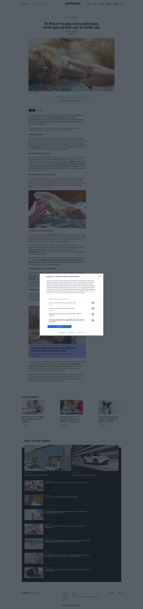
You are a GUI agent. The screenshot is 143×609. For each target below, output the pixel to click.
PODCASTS (116, 4)
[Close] (100, 276)
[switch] (92, 303)
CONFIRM (60, 326)
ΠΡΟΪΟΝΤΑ (109, 4)
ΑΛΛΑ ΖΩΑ (101, 4)
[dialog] (71, 305)
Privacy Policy (80, 332)
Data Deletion (62, 332)
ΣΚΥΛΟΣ (89, 4)
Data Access (71, 332)
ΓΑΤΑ (94, 4)
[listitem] (71, 299)
